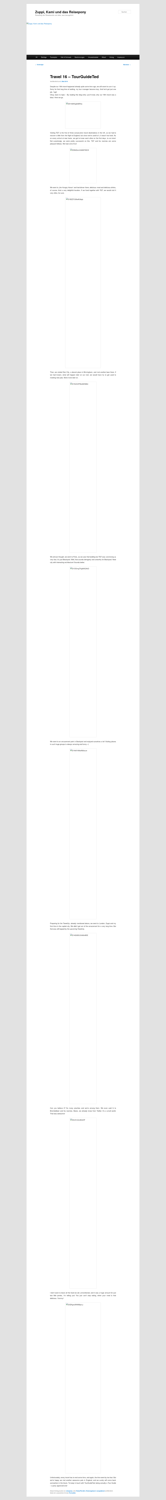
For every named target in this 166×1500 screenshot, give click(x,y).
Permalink (72, 1493)
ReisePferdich (80, 1491)
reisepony (69, 1491)
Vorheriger (39, 65)
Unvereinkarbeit (93, 57)
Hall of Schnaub (66, 57)
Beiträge (44, 57)
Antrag (112, 57)
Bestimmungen (79, 57)
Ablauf (104, 57)
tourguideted (100, 1491)
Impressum (121, 57)
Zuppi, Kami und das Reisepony (60, 11)
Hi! (36, 57)
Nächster (127, 65)
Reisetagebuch (91, 1491)
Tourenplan (53, 57)
